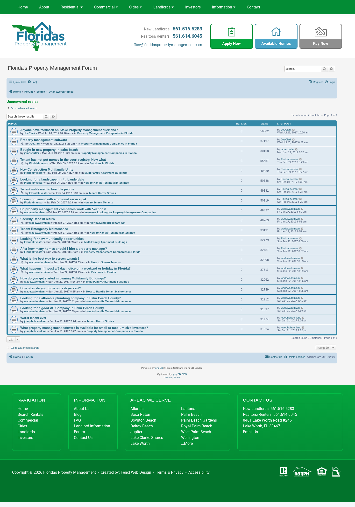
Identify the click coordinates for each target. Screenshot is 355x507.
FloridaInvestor (39, 163)
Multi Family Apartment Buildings (106, 172)
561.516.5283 (187, 29)
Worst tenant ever (33, 318)
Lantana (188, 408)
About (44, 7)
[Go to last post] (293, 129)
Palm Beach (191, 414)
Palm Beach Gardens (199, 420)
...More (187, 443)
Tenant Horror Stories (102, 193)
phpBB (159, 368)
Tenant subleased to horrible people (47, 189)
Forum (79, 432)
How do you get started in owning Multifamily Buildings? (63, 278)
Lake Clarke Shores (146, 437)
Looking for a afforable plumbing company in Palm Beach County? (70, 298)
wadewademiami (34, 212)
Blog (78, 414)
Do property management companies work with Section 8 (63, 209)
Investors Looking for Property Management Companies (120, 212)
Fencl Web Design (136, 472)
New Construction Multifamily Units (46, 169)
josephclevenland (35, 321)
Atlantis (136, 408)
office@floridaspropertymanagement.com (166, 44)
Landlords (162, 7)
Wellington (190, 437)
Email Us (250, 432)
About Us (81, 408)
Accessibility (199, 472)
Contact (253, 7)
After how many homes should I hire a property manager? (63, 248)
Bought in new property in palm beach (49, 150)
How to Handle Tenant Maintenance (106, 182)
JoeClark (29, 133)
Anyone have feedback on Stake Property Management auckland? (69, 130)
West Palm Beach (196, 432)
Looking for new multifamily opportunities (52, 239)
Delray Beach (141, 426)
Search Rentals (30, 414)
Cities (134, 7)
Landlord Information (92, 426)
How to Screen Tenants (98, 202)
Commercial (105, 7)
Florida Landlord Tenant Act (107, 222)
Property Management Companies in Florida (105, 133)
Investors (193, 7)
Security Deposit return (37, 219)
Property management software (43, 140)
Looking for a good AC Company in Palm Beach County (62, 308)
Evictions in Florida (102, 163)
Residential (70, 7)
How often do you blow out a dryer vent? (50, 288)
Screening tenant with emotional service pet (53, 199)
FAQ (77, 420)
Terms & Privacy (170, 472)
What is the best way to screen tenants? (49, 258)
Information (222, 7)
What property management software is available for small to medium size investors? (84, 328)
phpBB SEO (180, 374)
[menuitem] (32, 82)
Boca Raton (140, 414)
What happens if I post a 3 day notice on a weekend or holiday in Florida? (75, 268)
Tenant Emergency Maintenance (44, 229)
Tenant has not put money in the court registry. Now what (63, 159)
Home (23, 7)
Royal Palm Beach (196, 426)
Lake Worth (140, 443)
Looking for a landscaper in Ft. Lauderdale (52, 179)
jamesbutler (31, 153)
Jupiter (136, 432)
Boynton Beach (143, 420)
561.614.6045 (187, 36)
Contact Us (83, 437)
